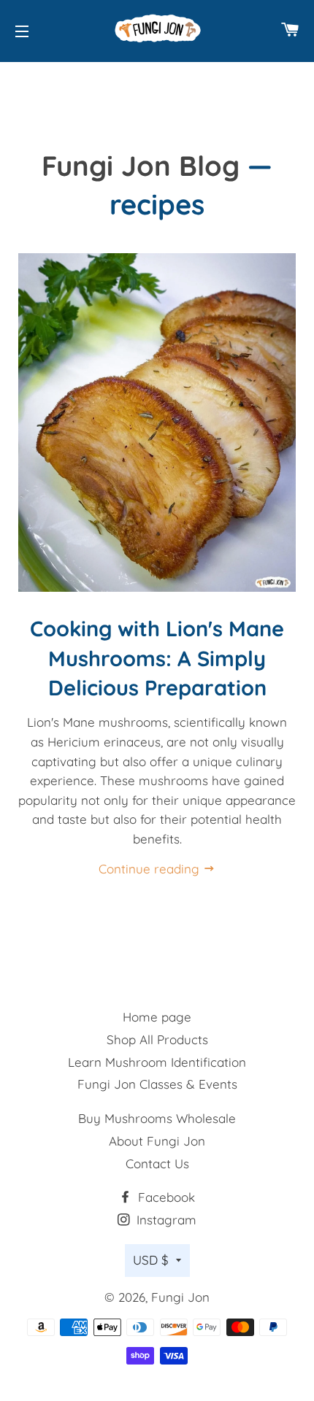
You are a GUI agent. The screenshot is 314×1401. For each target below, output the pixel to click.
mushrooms (147, 890)
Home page (157, 1016)
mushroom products (115, 890)
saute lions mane (169, 890)
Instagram (164, 1219)
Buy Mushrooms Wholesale (157, 1118)
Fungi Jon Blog (141, 165)
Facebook (164, 1197)
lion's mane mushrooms (82, 890)
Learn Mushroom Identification (157, 1062)
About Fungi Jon (157, 1141)
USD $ (151, 1259)
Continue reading (151, 868)
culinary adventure (38, 890)
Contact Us (157, 1163)
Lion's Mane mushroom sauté (71, 890)
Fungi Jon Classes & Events (157, 1084)
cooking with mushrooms (27, 890)
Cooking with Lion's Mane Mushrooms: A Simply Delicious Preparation (157, 657)
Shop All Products (157, 1039)
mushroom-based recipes (136, 890)
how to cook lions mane (60, 890)
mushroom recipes (125, 890)
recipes (158, 890)
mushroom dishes (104, 890)
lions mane (93, 890)
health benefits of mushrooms (49, 890)
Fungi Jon (180, 1297)
